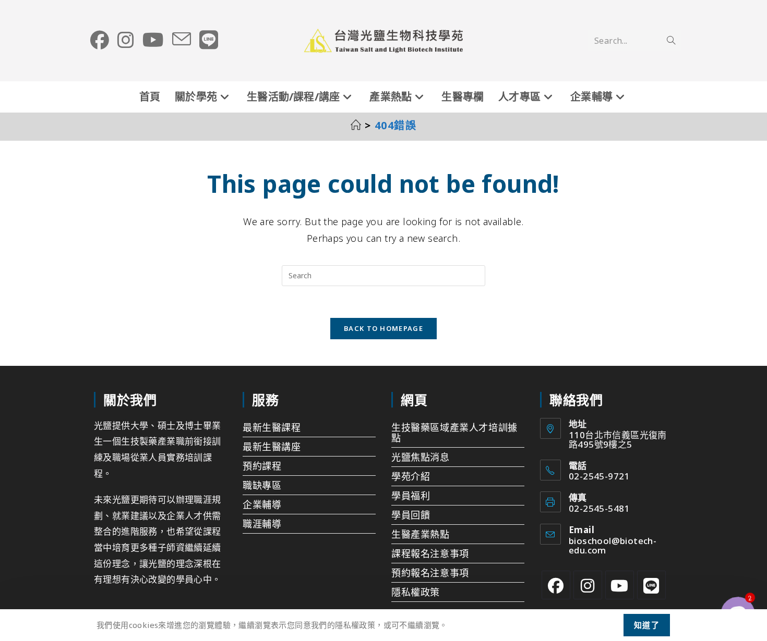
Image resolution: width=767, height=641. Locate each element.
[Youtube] (619, 585)
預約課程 (262, 466)
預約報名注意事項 (430, 572)
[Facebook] (556, 585)
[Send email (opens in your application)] (181, 40)
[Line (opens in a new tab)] (208, 40)
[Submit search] (671, 40)
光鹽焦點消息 (420, 457)
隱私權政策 (415, 592)
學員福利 (410, 495)
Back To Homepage (383, 328)
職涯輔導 (262, 523)
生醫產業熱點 (420, 534)
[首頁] (356, 125)
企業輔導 (262, 504)
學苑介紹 (410, 476)
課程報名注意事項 (430, 553)
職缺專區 (262, 485)
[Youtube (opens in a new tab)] (153, 40)
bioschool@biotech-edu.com (612, 545)
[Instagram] (587, 585)
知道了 (647, 625)
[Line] (651, 585)
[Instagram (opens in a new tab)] (125, 40)
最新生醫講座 (272, 446)
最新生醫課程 (272, 427)
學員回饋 (410, 515)
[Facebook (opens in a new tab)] (99, 40)
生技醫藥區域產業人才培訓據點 (454, 432)
